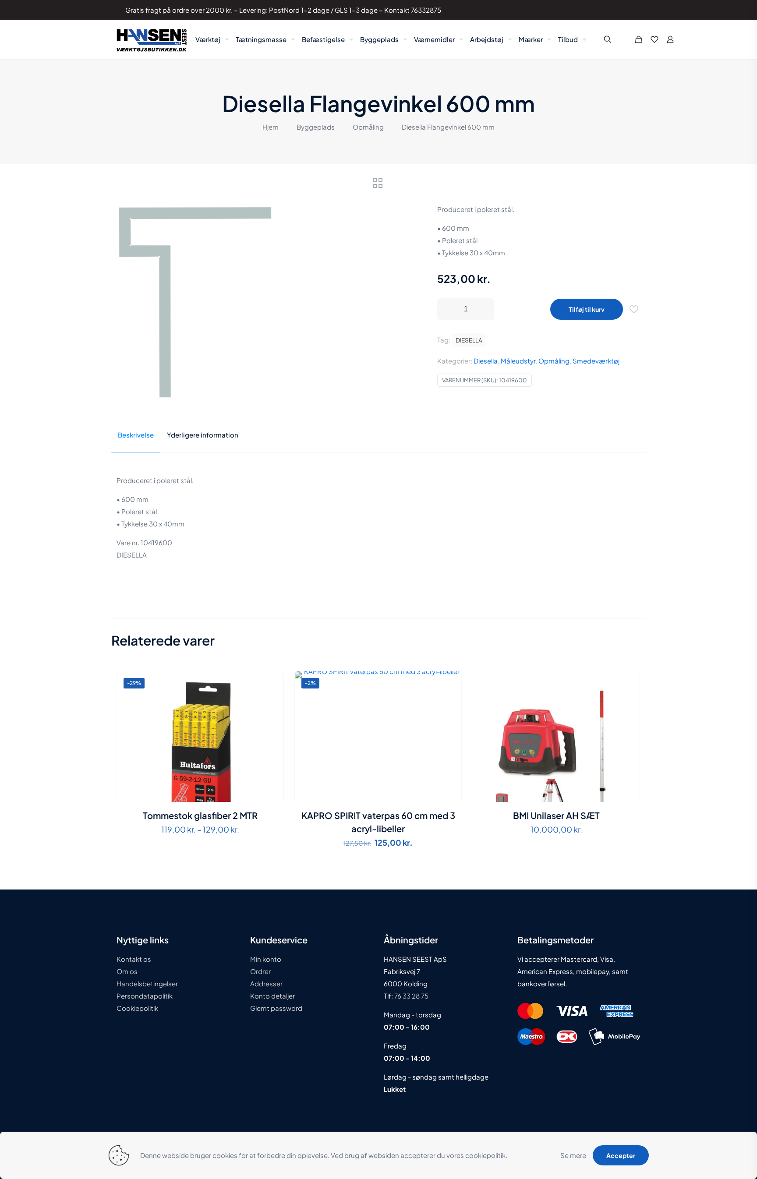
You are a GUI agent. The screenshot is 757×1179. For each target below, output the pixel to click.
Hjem (270, 127)
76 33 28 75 (410, 996)
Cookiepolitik (137, 1008)
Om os (127, 971)
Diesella (486, 361)
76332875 (426, 10)
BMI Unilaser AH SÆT (556, 815)
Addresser (266, 983)
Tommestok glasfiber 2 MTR (200, 815)
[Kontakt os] (627, 10)
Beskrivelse (136, 435)
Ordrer (260, 971)
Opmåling (368, 127)
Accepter (620, 1155)
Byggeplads (316, 127)
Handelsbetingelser (147, 983)
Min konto (265, 959)
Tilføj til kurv (587, 309)
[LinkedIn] (615, 10)
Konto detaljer (272, 996)
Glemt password (276, 1008)
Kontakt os (134, 959)
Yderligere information (202, 435)
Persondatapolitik (145, 996)
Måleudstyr (518, 361)
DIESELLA (469, 340)
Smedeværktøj (596, 361)
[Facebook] (603, 10)
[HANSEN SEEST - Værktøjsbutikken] (152, 39)
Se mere (573, 1155)
